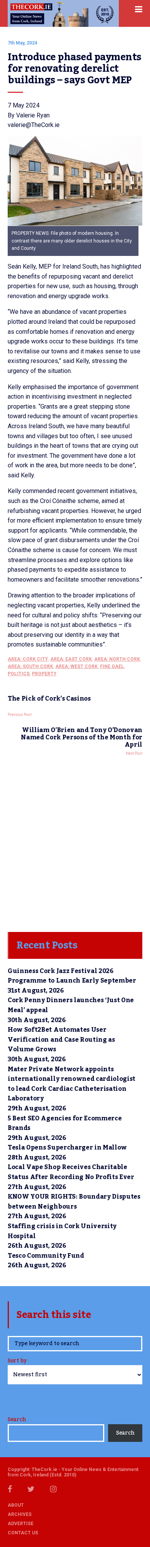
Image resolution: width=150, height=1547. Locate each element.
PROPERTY (44, 673)
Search (17, 1419)
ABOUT (16, 1505)
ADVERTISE (20, 1523)
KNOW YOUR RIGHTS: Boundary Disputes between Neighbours (74, 1202)
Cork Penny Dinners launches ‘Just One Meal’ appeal (71, 1005)
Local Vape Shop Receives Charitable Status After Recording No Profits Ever (71, 1172)
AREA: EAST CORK (71, 659)
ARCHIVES (20, 1514)
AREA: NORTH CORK (117, 659)
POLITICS (19, 673)
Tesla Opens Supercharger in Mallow (67, 1147)
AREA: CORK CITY (28, 659)
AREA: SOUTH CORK (30, 666)
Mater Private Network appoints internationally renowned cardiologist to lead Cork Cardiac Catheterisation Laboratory (71, 1084)
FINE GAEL (112, 666)
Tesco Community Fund (46, 1256)
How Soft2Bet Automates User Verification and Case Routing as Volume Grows (61, 1040)
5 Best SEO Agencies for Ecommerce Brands (65, 1123)
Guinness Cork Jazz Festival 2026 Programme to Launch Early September (72, 976)
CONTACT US (23, 1532)
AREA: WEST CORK (76, 666)
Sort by (17, 1361)
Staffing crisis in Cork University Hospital (62, 1231)
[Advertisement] (75, 842)
